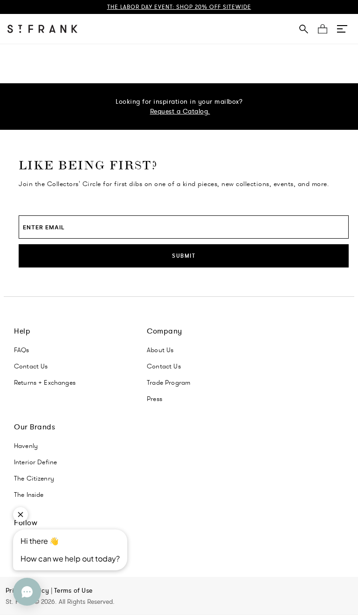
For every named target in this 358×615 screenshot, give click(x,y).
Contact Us (31, 366)
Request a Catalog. (180, 111)
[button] (342, 29)
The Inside (29, 494)
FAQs (21, 350)
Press (154, 398)
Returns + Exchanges (45, 382)
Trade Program (168, 382)
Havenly (26, 445)
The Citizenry (34, 478)
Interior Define (35, 462)
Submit (183, 255)
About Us (160, 350)
